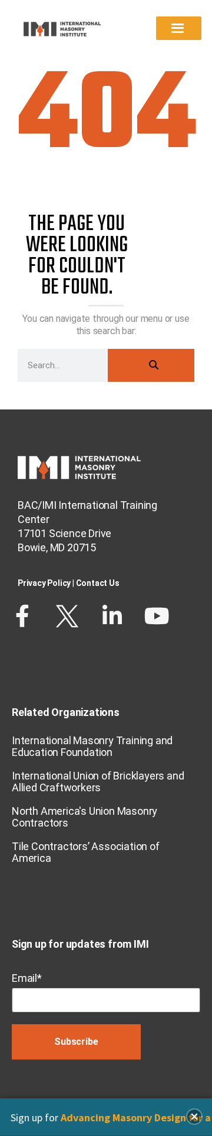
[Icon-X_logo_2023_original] (67, 616)
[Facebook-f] (22, 616)
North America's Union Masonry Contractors (84, 817)
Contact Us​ (98, 583)
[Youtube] (156, 616)
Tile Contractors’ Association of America (86, 852)
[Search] (151, 365)
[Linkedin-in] (112, 616)
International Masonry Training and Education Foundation (92, 746)
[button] (194, 1117)
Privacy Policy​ (44, 583)
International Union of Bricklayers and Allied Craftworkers (98, 781)
